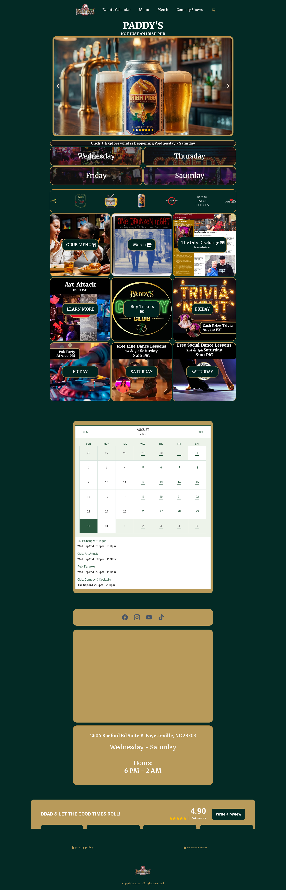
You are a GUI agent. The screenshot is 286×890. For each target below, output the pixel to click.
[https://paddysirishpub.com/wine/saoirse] (143, 86)
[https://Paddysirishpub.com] (85, 9)
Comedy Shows (189, 9)
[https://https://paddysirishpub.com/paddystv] (93, 201)
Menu (144, 9)
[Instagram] (137, 617)
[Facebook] (125, 617)
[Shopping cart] (213, 10)
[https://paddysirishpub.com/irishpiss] (123, 201)
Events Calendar (117, 9)
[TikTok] (161, 617)
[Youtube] (149, 617)
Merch (162, 9)
